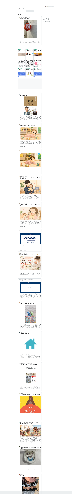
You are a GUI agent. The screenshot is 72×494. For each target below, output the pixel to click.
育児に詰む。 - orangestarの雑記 (29, 69)
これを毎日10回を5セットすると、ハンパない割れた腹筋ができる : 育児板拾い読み (21, 60)
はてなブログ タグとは (45, 19)
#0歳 (22, 146)
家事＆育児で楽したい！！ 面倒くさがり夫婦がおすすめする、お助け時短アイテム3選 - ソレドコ (29, 60)
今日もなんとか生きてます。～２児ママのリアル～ (25, 279)
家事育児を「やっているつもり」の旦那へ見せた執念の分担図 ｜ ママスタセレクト (21, 51)
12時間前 (29, 253)
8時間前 (26, 124)
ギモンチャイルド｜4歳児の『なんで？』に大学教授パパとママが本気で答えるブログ (29, 422)
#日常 (31, 298)
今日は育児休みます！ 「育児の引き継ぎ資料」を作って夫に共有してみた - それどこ (29, 51)
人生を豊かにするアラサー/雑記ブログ (24, 253)
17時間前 (32, 279)
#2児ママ (23, 298)
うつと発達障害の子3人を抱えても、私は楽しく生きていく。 (26, 363)
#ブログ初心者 (29, 298)
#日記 (21, 120)
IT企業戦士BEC (21, 474)
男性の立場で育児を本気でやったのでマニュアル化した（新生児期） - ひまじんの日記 (37, 51)
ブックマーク (20, 49)
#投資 (25, 120)
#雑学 (21, 442)
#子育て (26, 298)
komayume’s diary (22, 332)
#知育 (26, 442)
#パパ (24, 146)
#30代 (23, 120)
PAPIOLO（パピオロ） (22, 124)
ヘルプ (48, 19)
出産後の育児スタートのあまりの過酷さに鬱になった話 (21, 69)
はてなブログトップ (45, 20)
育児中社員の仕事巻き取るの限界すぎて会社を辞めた (37, 69)
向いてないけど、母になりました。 (23, 17)
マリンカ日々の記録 (22, 302)
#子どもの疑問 (24, 442)
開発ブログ (51, 19)
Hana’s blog (21, 393)
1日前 (25, 332)
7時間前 (29, 17)
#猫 (32, 442)
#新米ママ (25, 250)
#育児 (26, 120)
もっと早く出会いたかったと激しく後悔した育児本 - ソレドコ (37, 60)
